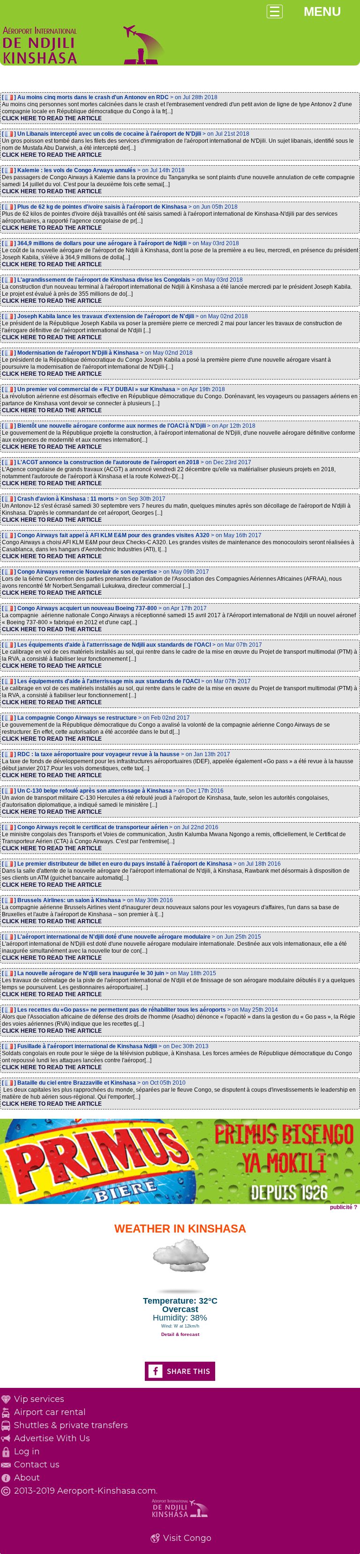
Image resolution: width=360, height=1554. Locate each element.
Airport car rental (50, 1412)
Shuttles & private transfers (71, 1425)
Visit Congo (187, 1538)
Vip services (39, 1399)
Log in (27, 1451)
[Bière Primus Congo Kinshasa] (180, 1202)
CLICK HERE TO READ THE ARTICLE (52, 118)
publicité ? (343, 1207)
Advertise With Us (52, 1438)
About (27, 1478)
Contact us (37, 1464)
